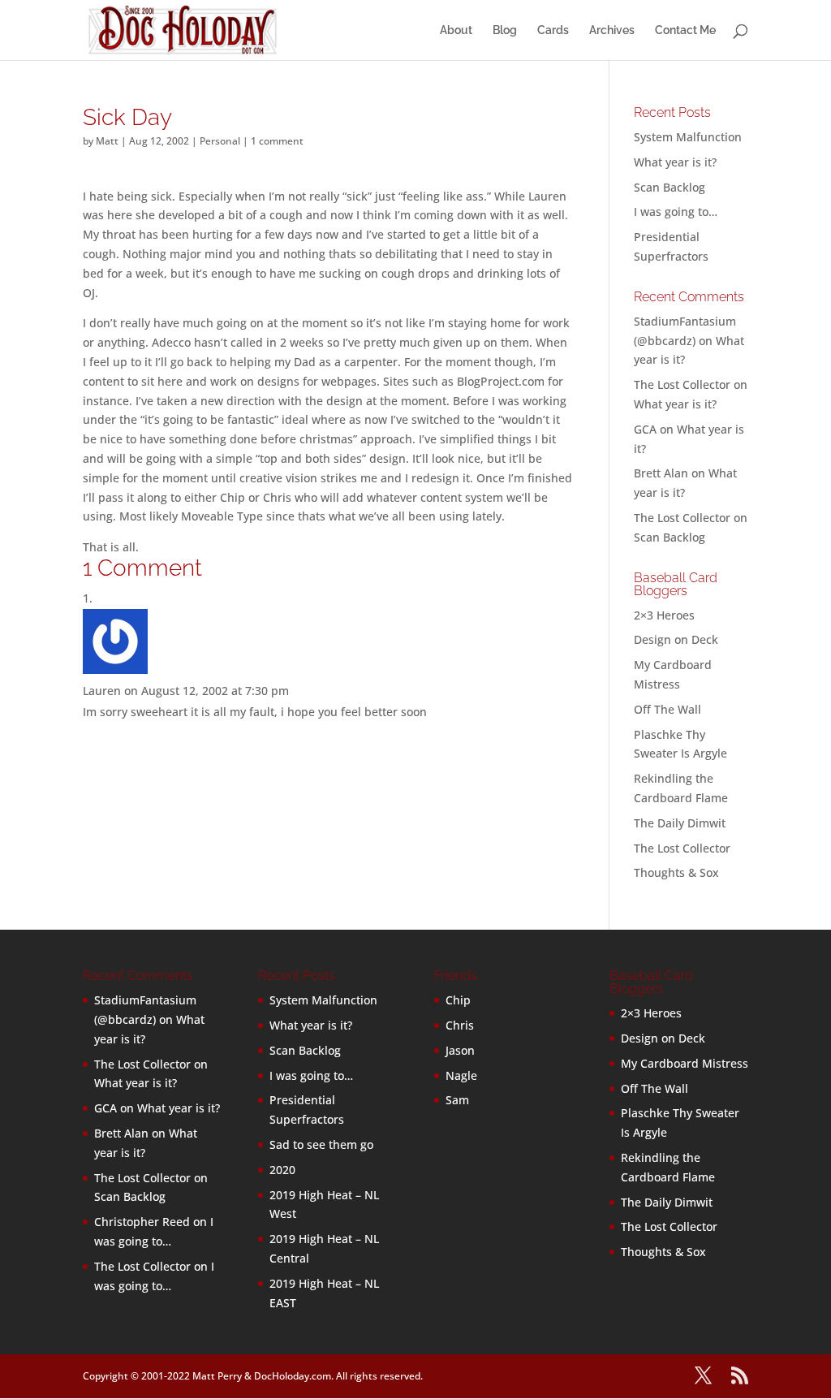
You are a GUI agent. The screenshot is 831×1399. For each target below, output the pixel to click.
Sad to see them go (321, 1144)
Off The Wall (667, 709)
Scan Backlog (669, 187)
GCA (645, 429)
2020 (282, 1169)
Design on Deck (676, 639)
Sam (457, 1100)
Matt (107, 141)
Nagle (461, 1075)
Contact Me (685, 30)
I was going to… (675, 211)
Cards (553, 30)
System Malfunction (688, 137)
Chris (460, 1025)
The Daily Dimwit (680, 823)
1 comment (277, 141)
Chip (458, 1000)
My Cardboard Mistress (684, 1063)
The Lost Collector (682, 848)
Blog (505, 30)
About (456, 30)
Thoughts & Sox (676, 872)
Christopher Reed (142, 1221)
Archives (612, 30)
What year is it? (675, 162)
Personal (220, 141)
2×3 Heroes (664, 615)
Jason (460, 1050)
